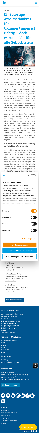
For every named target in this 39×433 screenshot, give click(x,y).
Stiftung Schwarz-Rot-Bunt (10, 362)
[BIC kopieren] (15, 377)
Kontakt (3, 423)
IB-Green (4, 330)
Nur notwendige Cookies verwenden (19, 256)
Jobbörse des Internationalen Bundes (21, 105)
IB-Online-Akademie (8, 328)
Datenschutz (5, 410)
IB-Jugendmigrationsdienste (10, 326)
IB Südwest (5, 350)
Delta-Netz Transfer (8, 333)
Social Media (5, 418)
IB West (3, 352)
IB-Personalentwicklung (9, 316)
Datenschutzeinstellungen (9, 413)
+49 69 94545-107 (17, 268)
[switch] (34, 217)
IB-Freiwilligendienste (8, 323)
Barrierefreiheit (5, 415)
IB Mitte (3, 343)
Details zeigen (27, 239)
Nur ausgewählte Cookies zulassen (19, 251)
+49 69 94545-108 (17, 279)
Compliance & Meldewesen (9, 421)
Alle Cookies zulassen (20, 245)
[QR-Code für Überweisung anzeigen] (28, 379)
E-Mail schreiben (10, 270)
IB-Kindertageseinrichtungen (11, 321)
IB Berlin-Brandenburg (9, 340)
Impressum (4, 407)
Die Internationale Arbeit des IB (12, 314)
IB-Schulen (4, 319)
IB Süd (3, 347)
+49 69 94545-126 (17, 290)
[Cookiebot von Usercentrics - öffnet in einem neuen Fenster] (28, 175)
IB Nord (3, 345)
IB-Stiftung (4, 360)
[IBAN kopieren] (27, 374)
